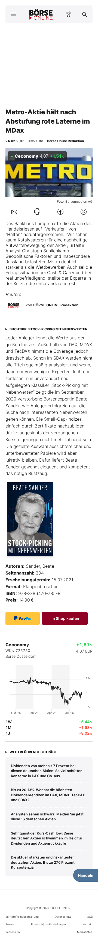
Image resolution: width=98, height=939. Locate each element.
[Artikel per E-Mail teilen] (14, 211)
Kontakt (87, 924)
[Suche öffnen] (84, 14)
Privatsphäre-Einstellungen (48, 924)
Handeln (85, 875)
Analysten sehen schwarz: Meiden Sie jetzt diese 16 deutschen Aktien (47, 816)
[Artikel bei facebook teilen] (60, 211)
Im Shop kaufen (64, 618)
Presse (9, 924)
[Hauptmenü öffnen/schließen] (13, 14)
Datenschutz (63, 916)
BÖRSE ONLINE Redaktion (55, 305)
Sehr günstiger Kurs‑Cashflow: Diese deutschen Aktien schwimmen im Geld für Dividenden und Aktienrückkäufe (46, 838)
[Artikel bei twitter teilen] (83, 211)
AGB (90, 916)
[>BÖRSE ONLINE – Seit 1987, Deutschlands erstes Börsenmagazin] (41, 14)
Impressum (12, 932)
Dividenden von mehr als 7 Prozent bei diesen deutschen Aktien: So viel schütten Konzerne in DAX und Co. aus (46, 771)
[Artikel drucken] (37, 211)
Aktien (76, 223)
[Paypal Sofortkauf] (22, 618)
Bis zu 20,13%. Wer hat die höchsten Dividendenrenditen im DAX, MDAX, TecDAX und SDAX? (48, 795)
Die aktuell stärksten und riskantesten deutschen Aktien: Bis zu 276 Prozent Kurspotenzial (43, 862)
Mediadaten (85, 932)
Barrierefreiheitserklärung (22, 916)
